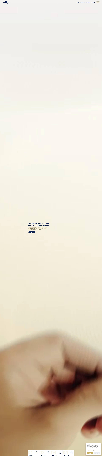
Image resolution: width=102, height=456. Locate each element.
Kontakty (93, 2)
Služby (77, 2)
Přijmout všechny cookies (90, 453)
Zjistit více (32, 232)
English (98, 2)
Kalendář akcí (82, 2)
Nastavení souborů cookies (91, 450)
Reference (88, 2)
